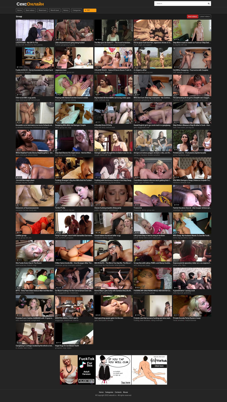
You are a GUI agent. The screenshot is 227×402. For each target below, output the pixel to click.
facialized (98, 238)
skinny (105, 238)
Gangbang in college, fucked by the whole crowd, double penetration (35, 346)
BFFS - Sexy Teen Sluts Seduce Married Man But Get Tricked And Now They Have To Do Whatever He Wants (35, 291)
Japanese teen (60, 70)
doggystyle (142, 127)
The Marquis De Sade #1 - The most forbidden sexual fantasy (113, 43)
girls (135, 127)
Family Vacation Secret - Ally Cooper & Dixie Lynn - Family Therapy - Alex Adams (192, 208)
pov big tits (190, 127)
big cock (180, 293)
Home (19, 10)
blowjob (28, 72)
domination (104, 210)
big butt (63, 182)
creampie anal (25, 320)
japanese (62, 72)
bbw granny (38, 45)
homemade (35, 100)
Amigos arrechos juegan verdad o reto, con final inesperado (153, 153)
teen (57, 72)
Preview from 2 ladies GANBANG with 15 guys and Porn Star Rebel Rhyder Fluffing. (35, 318)
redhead (102, 100)
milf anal (101, 127)
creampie (137, 100)
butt (109, 155)
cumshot (137, 155)
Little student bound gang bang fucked (70, 43)
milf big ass (145, 293)
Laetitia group (21, 235)
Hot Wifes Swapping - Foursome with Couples (190, 70)
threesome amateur (40, 127)
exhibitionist (113, 210)
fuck (135, 45)
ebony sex (141, 265)
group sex (70, 72)
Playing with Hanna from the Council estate (71, 98)
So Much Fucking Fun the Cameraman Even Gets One (74, 291)
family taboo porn (145, 238)
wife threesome (156, 100)
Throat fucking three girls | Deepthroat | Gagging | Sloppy (192, 98)
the (56, 293)
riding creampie (157, 320)
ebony (144, 210)
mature (65, 210)
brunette (30, 293)
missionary (74, 293)
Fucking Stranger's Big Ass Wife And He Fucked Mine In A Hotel (74, 180)
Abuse (125, 392)
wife (179, 265)
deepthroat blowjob (200, 100)
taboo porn (157, 238)
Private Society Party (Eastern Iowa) (187, 318)
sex (185, 45)
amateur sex (65, 100)
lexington (108, 72)
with (96, 182)
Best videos (30, 10)
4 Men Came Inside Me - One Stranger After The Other (74, 263)
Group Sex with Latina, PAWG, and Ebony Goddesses (153, 263)
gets (96, 293)
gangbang (65, 45)
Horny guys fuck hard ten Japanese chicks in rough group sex (153, 43)
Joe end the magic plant (25, 180)
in (16, 348)
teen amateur (145, 320)
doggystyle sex (63, 293)
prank (136, 238)
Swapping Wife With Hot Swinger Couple (70, 125)
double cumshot (154, 155)
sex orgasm (147, 45)
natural (30, 182)
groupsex (69, 238)
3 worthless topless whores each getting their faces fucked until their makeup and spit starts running (153, 180)
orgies (69, 348)
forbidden (98, 45)
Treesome (138, 208)
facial (175, 320)
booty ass (32, 210)
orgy (17, 100)
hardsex (144, 155)
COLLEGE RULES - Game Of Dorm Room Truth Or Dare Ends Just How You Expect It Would (113, 70)
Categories (77, 10)
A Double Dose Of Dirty (103, 125)
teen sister (181, 127)
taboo (74, 155)
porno (175, 155)
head (148, 265)
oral (147, 127)
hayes (102, 72)
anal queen (102, 320)
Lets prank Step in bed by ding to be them (149, 235)
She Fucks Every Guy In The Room (29, 263)
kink (151, 182)
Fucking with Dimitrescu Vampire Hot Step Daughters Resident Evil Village (113, 180)
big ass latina (183, 238)
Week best (42, 10)
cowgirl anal (35, 320)
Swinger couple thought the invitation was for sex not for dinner (113, 153)
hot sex (186, 72)
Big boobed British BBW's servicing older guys (112, 98)
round (68, 182)
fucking (176, 100)
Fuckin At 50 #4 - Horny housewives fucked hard (34, 70)
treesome (137, 210)
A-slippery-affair (140, 70)
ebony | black (33, 155)
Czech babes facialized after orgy (107, 235)
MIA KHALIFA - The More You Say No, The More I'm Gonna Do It (113, 263)
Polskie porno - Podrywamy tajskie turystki (189, 153)
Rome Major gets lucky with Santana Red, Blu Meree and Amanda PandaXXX (113, 291)
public (96, 210)
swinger (180, 72)
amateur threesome (25, 127)
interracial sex (21, 265)
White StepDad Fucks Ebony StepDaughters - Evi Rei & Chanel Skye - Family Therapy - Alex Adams (35, 153)
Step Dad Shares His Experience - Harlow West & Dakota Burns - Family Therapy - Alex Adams (74, 153)
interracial (23, 155)
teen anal (141, 72)
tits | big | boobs (108, 265)
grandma (187, 293)
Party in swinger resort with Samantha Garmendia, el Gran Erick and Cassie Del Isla (74, 235)
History (65, 10)
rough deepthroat (185, 100)
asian (188, 155)
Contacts (118, 392)
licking (73, 100)
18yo (184, 265)
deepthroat (68, 320)
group (18, 238)
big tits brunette (114, 182)
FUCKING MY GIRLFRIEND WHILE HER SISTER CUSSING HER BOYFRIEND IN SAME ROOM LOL (153, 291)
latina (57, 127)
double (20, 348)
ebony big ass (107, 293)
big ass (24, 182)
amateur (146, 182)
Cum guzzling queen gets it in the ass (108, 318)
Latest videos (205, 16)
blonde (57, 100)
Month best (55, 10)
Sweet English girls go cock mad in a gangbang (152, 125)
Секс (23, 4)
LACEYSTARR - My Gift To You (27, 43)
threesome (29, 45)
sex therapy (188, 210)
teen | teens (28, 348)
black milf (103, 155)
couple (96, 155)
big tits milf (179, 45)
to (174, 45)
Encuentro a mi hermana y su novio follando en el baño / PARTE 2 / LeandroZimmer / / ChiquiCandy (35, 125)
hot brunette (103, 182)
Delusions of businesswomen (27, 208)
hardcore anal (108, 45)
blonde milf (20, 45)
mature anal (110, 127)
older (96, 100)
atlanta (75, 320)
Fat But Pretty (60, 208)
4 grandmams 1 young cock (184, 291)
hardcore (20, 72)
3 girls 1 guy (138, 182)
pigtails (110, 238)
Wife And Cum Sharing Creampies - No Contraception (153, 98)
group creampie (119, 45)
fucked (57, 45)
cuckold (78, 265)
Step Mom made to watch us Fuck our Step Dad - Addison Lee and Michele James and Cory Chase (192, 43)
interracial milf (25, 100)
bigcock (72, 45)
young (96, 72)
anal (135, 72)
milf (174, 72)
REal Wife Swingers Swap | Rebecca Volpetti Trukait (192, 180)
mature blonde (190, 320)
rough (140, 45)
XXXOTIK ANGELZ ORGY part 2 (66, 318)
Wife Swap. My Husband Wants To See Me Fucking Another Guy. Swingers (192, 235)
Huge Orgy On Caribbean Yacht (67, 346)
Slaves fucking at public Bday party (107, 208)
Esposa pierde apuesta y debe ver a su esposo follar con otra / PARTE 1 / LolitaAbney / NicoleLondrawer (192, 263)
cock (175, 293)
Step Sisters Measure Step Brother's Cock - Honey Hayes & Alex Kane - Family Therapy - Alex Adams (192, 125)
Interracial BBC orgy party (26, 98)
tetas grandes (120, 265)
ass (182, 210)
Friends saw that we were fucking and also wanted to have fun (153, 318)
